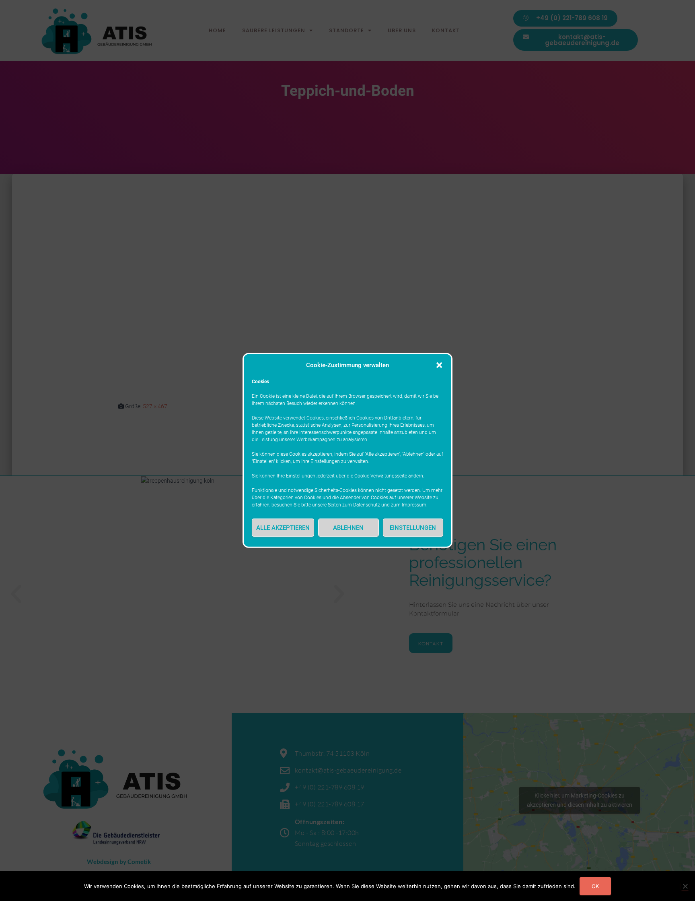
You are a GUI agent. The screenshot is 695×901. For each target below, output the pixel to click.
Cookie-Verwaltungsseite (380, 476)
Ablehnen (348, 527)
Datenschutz (366, 505)
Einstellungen (413, 527)
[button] (439, 365)
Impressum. (415, 505)
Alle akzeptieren (283, 527)
